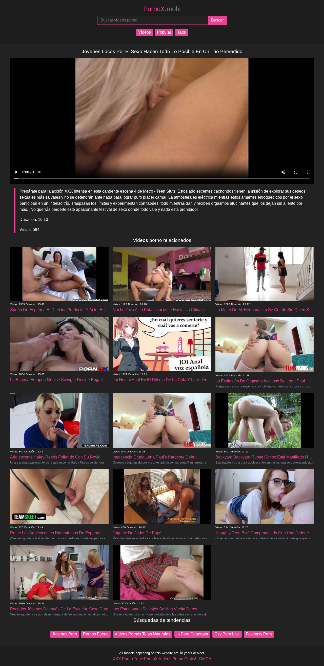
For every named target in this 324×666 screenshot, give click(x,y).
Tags (181, 32)
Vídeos (144, 32)
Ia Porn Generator (192, 634)
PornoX (162, 8)
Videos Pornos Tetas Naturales (142, 634)
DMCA (205, 659)
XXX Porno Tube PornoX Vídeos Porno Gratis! (154, 659)
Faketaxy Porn (259, 634)
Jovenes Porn (64, 634)
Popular (164, 32)
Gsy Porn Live (227, 634)
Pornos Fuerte (96, 634)
